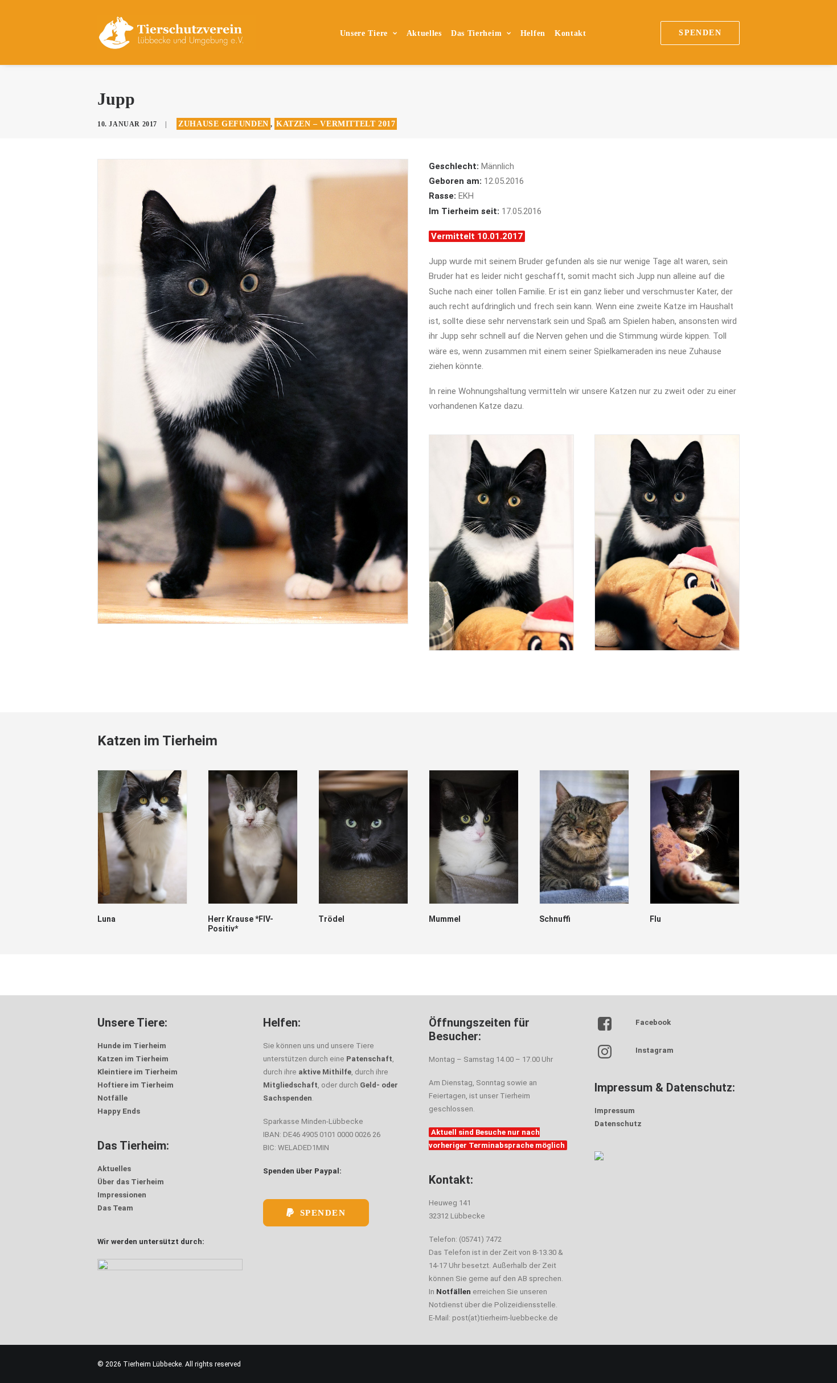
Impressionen (121, 1195)
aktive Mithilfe (324, 1072)
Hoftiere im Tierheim (135, 1085)
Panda (662, 919)
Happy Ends (118, 1111)
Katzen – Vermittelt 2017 (335, 124)
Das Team (115, 1208)
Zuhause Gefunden (223, 124)
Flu (545, 919)
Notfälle (112, 1098)
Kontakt (570, 33)
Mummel (334, 919)
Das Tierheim (476, 33)
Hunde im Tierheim (131, 1045)
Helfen (532, 33)
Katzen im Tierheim (133, 1058)
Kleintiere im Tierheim (137, 1072)
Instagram (654, 1050)
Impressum (614, 1110)
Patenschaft (369, 1058)
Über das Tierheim (130, 1181)
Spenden (323, 1212)
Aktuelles (424, 33)
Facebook (653, 1022)
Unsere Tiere (364, 33)
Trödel (221, 919)
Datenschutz (618, 1123)
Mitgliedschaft (290, 1085)
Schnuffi (444, 919)
